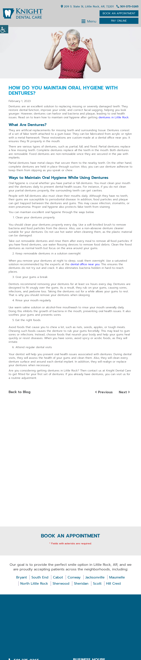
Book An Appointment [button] (119, 13)
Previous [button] (105, 392)
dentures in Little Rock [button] (114, 117)
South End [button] (39, 577)
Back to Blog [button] (19, 392)
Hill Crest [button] (113, 583)
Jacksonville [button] (95, 577)
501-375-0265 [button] (128, 6)
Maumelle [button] (117, 577)
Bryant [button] (21, 577)
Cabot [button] (58, 577)
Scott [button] (97, 583)
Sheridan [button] (81, 583)
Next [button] (123, 392)
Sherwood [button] (61, 583)
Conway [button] (74, 577)
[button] (23, 13)
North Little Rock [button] (34, 583)
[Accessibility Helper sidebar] (4, 29)
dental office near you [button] (85, 264)
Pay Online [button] (119, 21)
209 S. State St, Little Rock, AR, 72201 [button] (88, 6)
